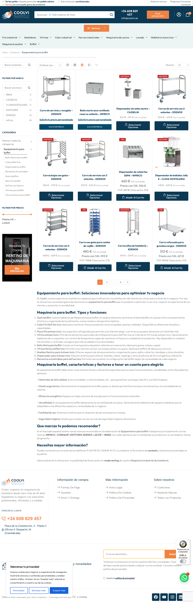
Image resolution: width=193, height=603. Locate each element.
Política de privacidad (121, 497)
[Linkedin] (180, 597)
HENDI (107, 434)
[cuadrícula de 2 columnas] (67, 65)
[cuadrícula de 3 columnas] (75, 65)
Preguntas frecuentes (180, 1)
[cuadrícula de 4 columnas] (82, 65)
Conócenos (163, 487)
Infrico (19, 120)
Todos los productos (169, 497)
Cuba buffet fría (12, 162)
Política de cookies (120, 492)
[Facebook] (156, 597)
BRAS (18, 94)
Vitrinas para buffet (14, 190)
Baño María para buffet (16, 157)
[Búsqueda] (111, 14)
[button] (179, 15)
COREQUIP (63, 434)
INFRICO (50, 434)
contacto (152, 450)
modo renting (111, 460)
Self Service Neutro (14, 185)
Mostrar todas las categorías (11, 142)
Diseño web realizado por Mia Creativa (24, 597)
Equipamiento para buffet (14, 151)
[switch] (183, 561)
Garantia (66, 492)
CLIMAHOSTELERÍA (18, 104)
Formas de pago (70, 487)
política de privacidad (125, 578)
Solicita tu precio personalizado (56, 119)
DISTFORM (18, 109)
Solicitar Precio (56, 127)
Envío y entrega (70, 497)
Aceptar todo (59, 590)
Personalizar (19, 590)
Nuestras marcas (159, 1)
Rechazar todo (39, 590)
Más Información (17, 269)
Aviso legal (115, 487)
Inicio (4, 52)
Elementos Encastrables (16, 171)
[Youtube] (164, 597)
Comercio (14, 52)
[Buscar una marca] (29, 87)
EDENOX (18, 115)
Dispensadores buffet (15, 167)
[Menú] (188, 540)
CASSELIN (18, 99)
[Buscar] (29, 65)
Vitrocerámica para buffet (17, 195)
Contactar (186, 4)
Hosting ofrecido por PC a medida (68, 597)
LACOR (97, 434)
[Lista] (89, 65)
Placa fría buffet (13, 181)
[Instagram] (172, 597)
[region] (39, 579)
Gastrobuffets (12, 176)
